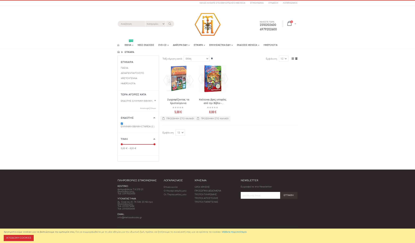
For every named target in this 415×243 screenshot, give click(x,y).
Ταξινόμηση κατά (172, 59)
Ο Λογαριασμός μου (175, 191)
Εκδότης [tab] (127, 118)
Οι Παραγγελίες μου (175, 194)
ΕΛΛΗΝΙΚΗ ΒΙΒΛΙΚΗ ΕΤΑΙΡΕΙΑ (138, 126)
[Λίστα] (296, 59)
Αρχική (119, 52)
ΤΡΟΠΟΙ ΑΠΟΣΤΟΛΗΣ (206, 198)
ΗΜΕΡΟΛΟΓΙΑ (128, 84)
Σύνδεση (273, 3)
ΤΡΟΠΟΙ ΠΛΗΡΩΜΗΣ (206, 194)
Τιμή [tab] (124, 139)
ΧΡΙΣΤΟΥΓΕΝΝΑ (129, 78)
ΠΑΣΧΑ (124, 68)
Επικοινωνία (257, 3)
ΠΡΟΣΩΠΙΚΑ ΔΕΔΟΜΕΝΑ (208, 191)
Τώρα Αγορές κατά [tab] (133, 94)
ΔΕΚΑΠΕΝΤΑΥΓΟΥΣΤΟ (132, 73)
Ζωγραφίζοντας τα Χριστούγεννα (178, 101)
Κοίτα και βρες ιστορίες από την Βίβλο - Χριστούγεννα (212, 103)
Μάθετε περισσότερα (234, 232)
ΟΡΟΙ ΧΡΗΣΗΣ (202, 187)
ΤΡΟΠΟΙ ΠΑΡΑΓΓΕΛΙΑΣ (206, 202)
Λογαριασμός (290, 3)
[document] (208, 236)
